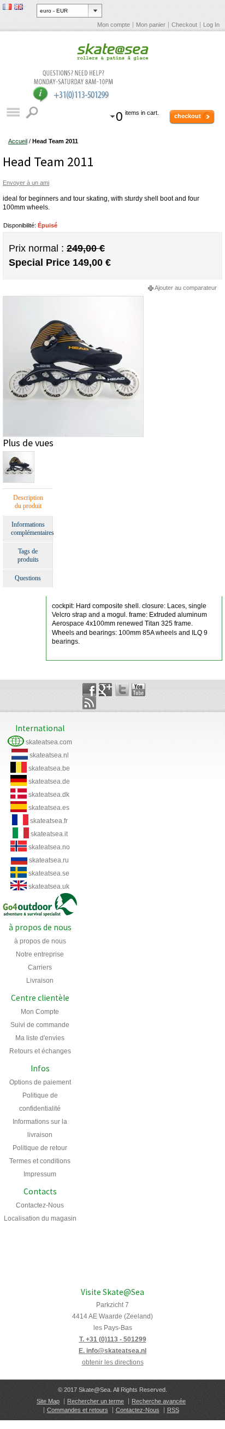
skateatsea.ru (49, 860)
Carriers (40, 967)
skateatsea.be (49, 768)
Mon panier (150, 24)
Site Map (48, 1401)
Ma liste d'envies (39, 1038)
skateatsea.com (49, 742)
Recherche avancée (159, 1401)
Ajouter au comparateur (186, 287)
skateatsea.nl (49, 755)
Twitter (122, 689)
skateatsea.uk (48, 886)
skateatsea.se (48, 873)
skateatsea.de (49, 781)
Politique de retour (40, 1148)
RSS (173, 1410)
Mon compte (113, 24)
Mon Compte (40, 1012)
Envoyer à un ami (26, 182)
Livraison (40, 980)
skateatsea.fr (49, 821)
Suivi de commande (39, 1025)
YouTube (138, 689)
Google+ (105, 689)
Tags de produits (28, 555)
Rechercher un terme (95, 1401)
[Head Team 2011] (73, 300)
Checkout (184, 24)
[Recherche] (33, 112)
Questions (28, 578)
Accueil (17, 141)
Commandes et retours (77, 1410)
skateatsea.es (48, 808)
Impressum (39, 1174)
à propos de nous (40, 941)
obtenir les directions (113, 1362)
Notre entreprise (40, 954)
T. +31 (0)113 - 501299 (112, 1339)
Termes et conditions (39, 1161)
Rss (89, 702)
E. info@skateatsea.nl (112, 1351)
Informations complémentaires (31, 528)
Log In (211, 24)
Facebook (89, 689)
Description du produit (28, 502)
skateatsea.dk (48, 794)
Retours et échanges (40, 1051)
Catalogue (13, 112)
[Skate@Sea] (112, 52)
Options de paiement (40, 1082)
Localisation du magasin (40, 1218)
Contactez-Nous (40, 1205)
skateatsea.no (49, 847)
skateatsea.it (49, 834)
